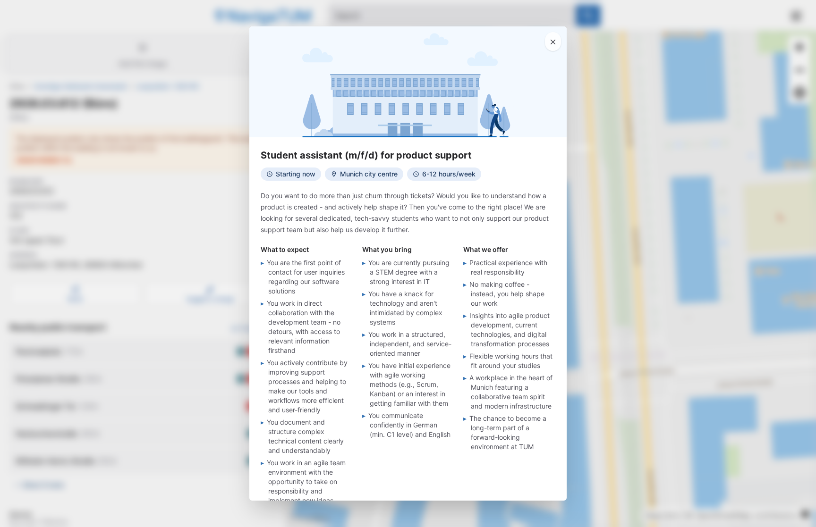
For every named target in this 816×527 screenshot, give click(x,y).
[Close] (553, 41)
